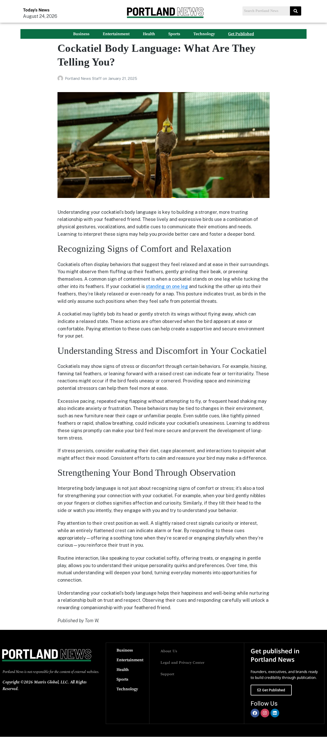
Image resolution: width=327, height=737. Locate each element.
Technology (204, 33)
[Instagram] (265, 713)
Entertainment (116, 33)
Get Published (241, 33)
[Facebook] (255, 713)
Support (167, 674)
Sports (174, 33)
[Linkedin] (275, 713)
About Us (168, 651)
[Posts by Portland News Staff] (61, 78)
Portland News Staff (84, 78)
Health (149, 33)
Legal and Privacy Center (182, 663)
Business (81, 33)
